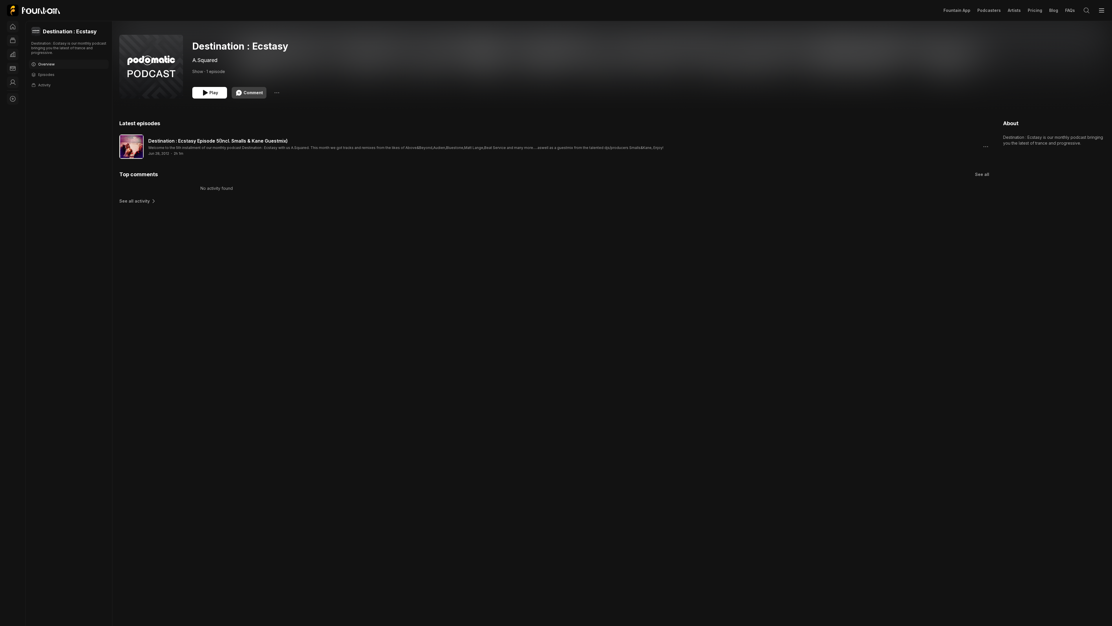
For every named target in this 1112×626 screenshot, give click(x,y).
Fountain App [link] (956, 10)
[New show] (13, 99)
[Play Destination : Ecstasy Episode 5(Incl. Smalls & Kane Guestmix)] (131, 146)
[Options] (277, 93)
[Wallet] (13, 68)
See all (982, 174)
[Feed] (13, 40)
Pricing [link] (1035, 10)
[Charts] (13, 54)
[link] (33, 10)
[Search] (1086, 10)
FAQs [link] (1070, 10)
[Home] (13, 26)
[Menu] (1101, 10)
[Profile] (13, 82)
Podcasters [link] (989, 10)
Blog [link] (1053, 10)
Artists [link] (1014, 10)
